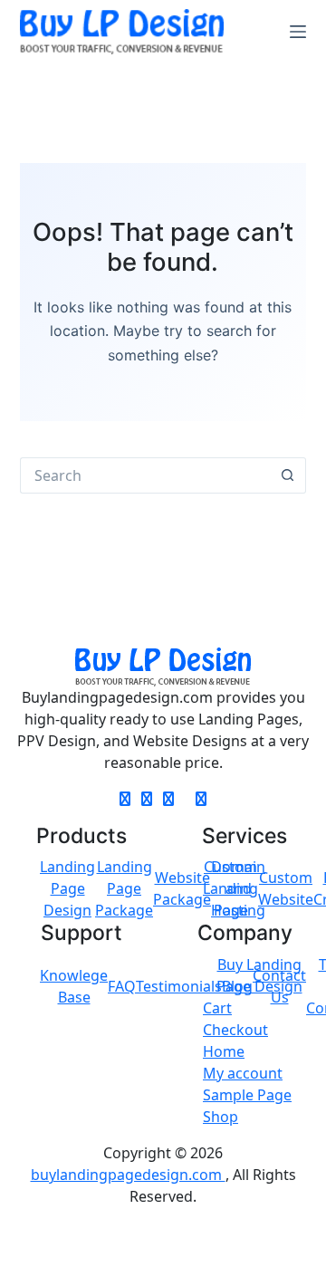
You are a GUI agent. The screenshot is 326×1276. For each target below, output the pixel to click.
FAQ (122, 986)
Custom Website (285, 888)
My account (243, 1073)
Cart (217, 1008)
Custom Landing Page (230, 888)
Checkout (235, 1030)
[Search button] (288, 475)
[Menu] (298, 32)
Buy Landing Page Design (259, 975)
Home (223, 1051)
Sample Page (247, 1095)
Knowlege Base (74, 986)
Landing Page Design (67, 888)
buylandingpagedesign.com (128, 1175)
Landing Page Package (124, 888)
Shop (220, 1117)
